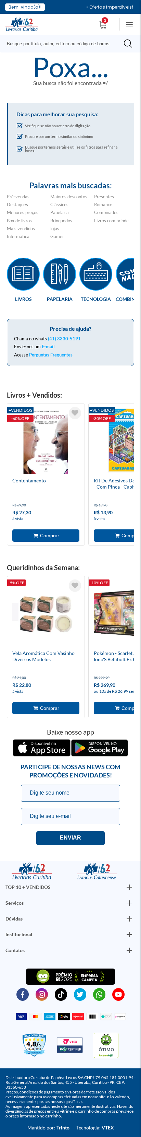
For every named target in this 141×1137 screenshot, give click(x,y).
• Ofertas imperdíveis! (109, 7)
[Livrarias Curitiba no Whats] (99, 994)
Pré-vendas (18, 196)
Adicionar (45, 535)
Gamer (57, 236)
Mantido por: (48, 1127)
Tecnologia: (95, 1127)
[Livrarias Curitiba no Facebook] (22, 994)
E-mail (48, 346)
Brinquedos (61, 220)
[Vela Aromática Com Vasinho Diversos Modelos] (45, 614)
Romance (103, 204)
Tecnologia (96, 299)
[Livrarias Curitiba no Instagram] (42, 994)
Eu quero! (70, 838)
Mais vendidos (21, 228)
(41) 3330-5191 (64, 338)
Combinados (106, 212)
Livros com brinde (111, 220)
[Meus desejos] (75, 413)
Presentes (104, 196)
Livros (23, 299)
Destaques (17, 204)
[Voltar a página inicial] (21, 24)
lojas (54, 228)
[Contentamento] (45, 441)
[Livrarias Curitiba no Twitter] (80, 994)
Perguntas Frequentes (51, 354)
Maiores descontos (68, 196)
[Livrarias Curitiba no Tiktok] (61, 994)
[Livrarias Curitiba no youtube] (118, 994)
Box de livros (19, 220)
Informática (18, 236)
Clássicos (59, 204)
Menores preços (22, 212)
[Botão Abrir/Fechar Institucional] (129, 887)
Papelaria (59, 212)
